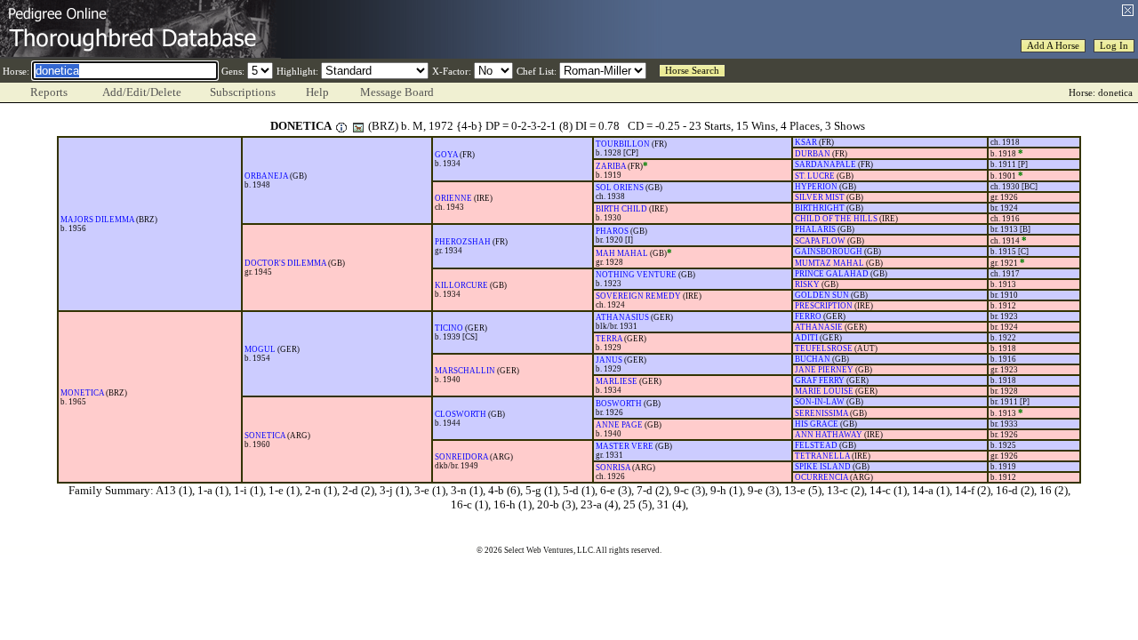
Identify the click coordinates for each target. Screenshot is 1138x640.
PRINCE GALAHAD (832, 273)
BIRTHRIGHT (820, 208)
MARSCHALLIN (465, 370)
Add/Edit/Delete (141, 92)
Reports (49, 92)
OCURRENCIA (821, 477)
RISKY (807, 284)
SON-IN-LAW (820, 401)
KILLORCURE (461, 285)
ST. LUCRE (815, 176)
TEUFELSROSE (824, 348)
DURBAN (812, 153)
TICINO (449, 328)
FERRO (808, 316)
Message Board (397, 92)
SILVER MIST (820, 197)
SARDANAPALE (825, 164)
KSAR (806, 142)
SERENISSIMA (821, 413)
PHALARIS (815, 229)
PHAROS (612, 231)
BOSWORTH (619, 403)
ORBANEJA (266, 176)
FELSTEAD (816, 445)
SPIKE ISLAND (823, 466)
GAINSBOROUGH (828, 251)
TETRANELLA (822, 456)
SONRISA (613, 467)
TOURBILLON (623, 144)
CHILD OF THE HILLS (836, 218)
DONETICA (301, 125)
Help (317, 92)
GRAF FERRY (820, 380)
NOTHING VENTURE (636, 274)
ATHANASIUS (622, 317)
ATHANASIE (819, 327)
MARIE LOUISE (824, 391)
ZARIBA (611, 166)
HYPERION (816, 186)
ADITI (806, 337)
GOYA (446, 154)
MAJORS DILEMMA (97, 219)
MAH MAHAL (622, 253)
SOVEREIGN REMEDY (638, 296)
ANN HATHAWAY (828, 434)
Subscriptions (243, 92)
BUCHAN (812, 359)
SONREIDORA (461, 456)
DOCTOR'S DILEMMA (285, 263)
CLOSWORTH (460, 414)
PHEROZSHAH (463, 241)
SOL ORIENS (620, 187)
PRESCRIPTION (824, 305)
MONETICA (82, 392)
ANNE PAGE (619, 424)
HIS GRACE (816, 424)
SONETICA (264, 435)
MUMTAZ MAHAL (829, 263)
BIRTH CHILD (621, 208)
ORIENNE (453, 198)
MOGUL (260, 349)
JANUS (609, 360)
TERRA (609, 338)
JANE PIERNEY (824, 369)
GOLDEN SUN (822, 295)
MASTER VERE (624, 446)
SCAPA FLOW (820, 240)
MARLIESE (616, 381)
